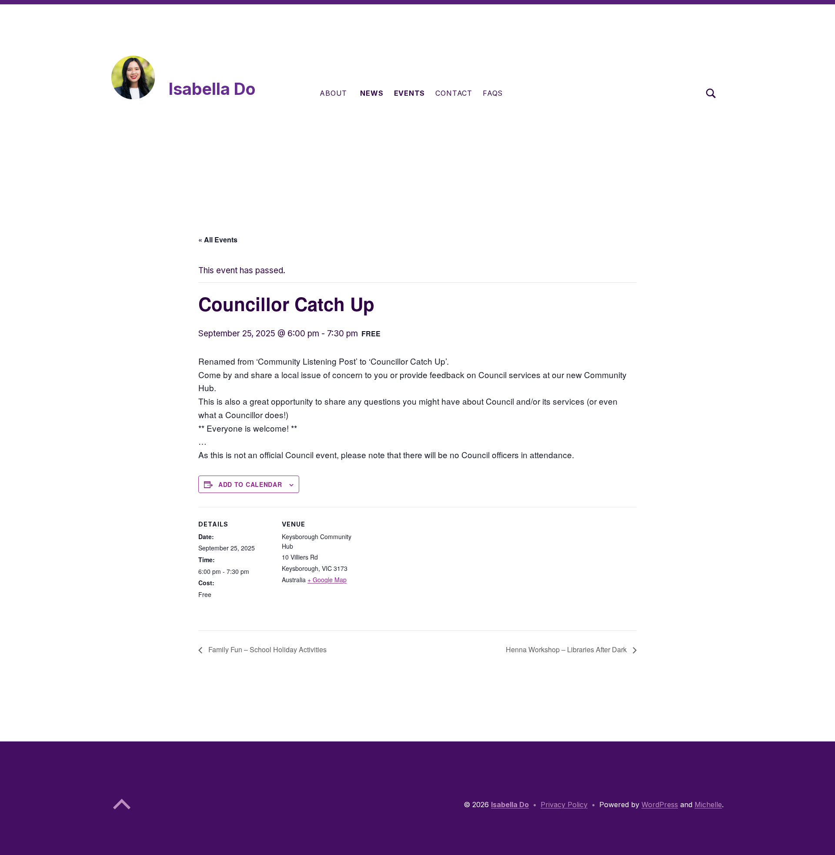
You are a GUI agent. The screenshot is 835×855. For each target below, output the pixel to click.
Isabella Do (212, 89)
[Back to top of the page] (121, 811)
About (333, 93)
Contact (453, 93)
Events (409, 93)
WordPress (659, 804)
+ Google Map (327, 579)
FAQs (493, 93)
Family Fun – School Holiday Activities (267, 649)
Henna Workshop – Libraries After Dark (567, 649)
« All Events (217, 240)
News (371, 93)
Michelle (708, 804)
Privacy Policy (564, 804)
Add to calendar (250, 484)
